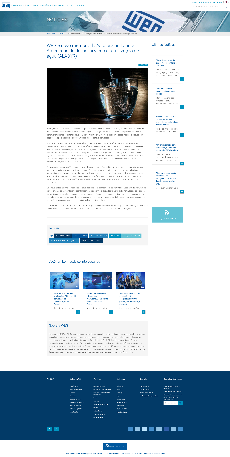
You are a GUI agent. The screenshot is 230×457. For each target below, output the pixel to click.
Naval (119, 389)
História (72, 393)
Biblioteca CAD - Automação (173, 391)
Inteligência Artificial (131, 235)
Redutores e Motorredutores (102, 389)
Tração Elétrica (122, 412)
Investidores (59, 5)
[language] (226, 2)
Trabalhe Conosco (205, 2)
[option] (65, 291)
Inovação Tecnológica (77, 402)
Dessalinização (80, 235)
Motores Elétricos (99, 386)
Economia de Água (99, 235)
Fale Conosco (144, 386)
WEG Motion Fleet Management (64, 240)
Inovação (115, 235)
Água (118, 396)
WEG (5, 5)
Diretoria (73, 396)
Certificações (74, 412)
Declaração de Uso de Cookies (92, 453)
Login (220, 2)
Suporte (80, 5)
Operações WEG (75, 399)
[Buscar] (225, 7)
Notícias (194, 2)
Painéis (95, 407)
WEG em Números (76, 389)
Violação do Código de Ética (149, 396)
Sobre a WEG (16, 5)
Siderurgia (120, 393)
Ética (69, 5)
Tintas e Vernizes (99, 414)
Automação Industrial (100, 404)
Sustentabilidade (63, 235)
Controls (96, 401)
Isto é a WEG (74, 386)
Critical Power (97, 411)
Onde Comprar (145, 389)
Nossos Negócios (76, 409)
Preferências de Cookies (117, 446)
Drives (95, 398)
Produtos (31, 5)
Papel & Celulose (122, 409)
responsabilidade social (91, 240)
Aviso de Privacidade (72, 453)
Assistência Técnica (146, 393)
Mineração (120, 405)
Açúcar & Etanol (122, 402)
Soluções (44, 5)
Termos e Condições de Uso (116, 453)
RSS (129, 453)
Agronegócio (121, 399)
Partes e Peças (98, 417)
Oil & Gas (120, 386)
